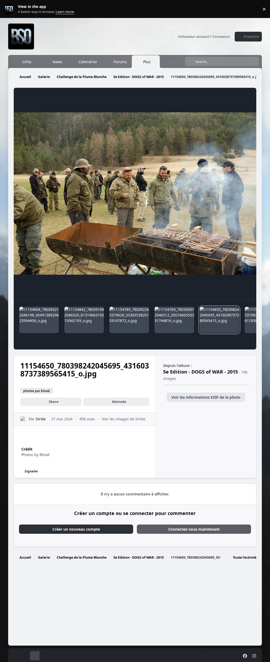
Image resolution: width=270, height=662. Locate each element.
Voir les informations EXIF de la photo (205, 397)
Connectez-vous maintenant (194, 529)
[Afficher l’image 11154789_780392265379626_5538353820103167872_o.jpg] (129, 320)
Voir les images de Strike (123, 418)
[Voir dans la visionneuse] (135, 193)
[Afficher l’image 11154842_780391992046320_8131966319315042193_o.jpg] (84, 320)
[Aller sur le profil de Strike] (23, 419)
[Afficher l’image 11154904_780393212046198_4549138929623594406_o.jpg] (39, 320)
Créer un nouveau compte (76, 529)
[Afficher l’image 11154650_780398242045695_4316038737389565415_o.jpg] (219, 320)
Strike (41, 418)
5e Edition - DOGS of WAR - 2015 (200, 372)
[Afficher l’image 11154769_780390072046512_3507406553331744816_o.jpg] (174, 320)
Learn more (10, 9)
